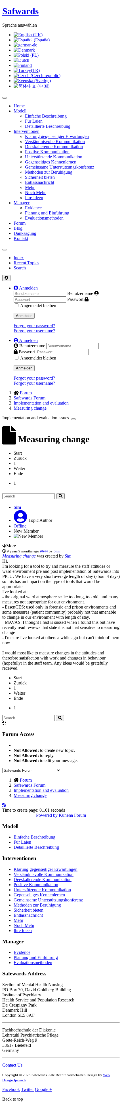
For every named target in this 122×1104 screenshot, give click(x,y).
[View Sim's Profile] (20, 520)
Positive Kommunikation (47, 151)
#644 (44, 551)
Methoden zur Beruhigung (48, 172)
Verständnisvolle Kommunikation (55, 141)
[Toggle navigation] (4, 249)
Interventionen (26, 131)
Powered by (47, 815)
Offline (20, 526)
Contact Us (12, 1065)
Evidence (33, 207)
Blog (18, 228)
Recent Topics (26, 262)
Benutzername (80, 293)
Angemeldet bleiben (38, 305)
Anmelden (24, 316)
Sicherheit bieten (40, 177)
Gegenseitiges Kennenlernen (50, 161)
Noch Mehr (35, 192)
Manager (22, 202)
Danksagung (25, 233)
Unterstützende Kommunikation (53, 156)
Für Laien (34, 121)
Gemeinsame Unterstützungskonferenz (59, 167)
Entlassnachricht (39, 182)
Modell (20, 111)
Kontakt (21, 238)
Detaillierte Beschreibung (47, 126)
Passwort (75, 299)
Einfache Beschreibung (46, 116)
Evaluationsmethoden (44, 218)
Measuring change (19, 556)
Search (20, 267)
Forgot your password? (34, 325)
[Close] (73, 419)
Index (19, 257)
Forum (20, 223)
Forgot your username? (34, 330)
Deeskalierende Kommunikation (54, 146)
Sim (17, 507)
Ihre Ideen (34, 197)
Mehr (30, 187)
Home (19, 105)
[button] (26, 288)
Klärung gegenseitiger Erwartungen (57, 136)
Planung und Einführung (47, 212)
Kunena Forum (72, 815)
